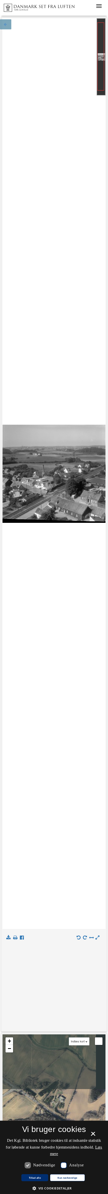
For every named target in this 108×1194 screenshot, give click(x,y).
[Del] (23, 938)
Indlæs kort (78, 1041)
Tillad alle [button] (35, 1177)
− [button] (9, 1048)
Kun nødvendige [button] (67, 1177)
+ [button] (9, 1041)
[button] (54, 1188)
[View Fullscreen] (98, 1041)
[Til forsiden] (37, 6)
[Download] (9, 938)
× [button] (93, 1135)
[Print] (16, 938)
